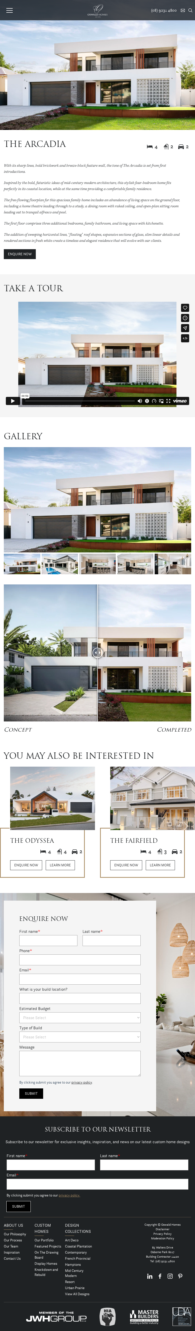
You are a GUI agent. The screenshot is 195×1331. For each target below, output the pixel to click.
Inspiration (12, 1252)
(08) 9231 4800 (165, 1261)
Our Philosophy (15, 1234)
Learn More (60, 865)
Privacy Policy (162, 1234)
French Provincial (77, 1258)
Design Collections (78, 1228)
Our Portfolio (44, 1240)
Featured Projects (48, 1246)
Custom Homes (43, 1228)
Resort (70, 1281)
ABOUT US (13, 1225)
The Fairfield (134, 841)
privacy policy (81, 1082)
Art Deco (71, 1240)
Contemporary (76, 1252)
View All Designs (77, 1294)
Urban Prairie (75, 1288)
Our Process (13, 1240)
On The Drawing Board (46, 1255)
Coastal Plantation (78, 1246)
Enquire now (20, 254)
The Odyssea (32, 841)
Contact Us (12, 1258)
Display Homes (46, 1263)
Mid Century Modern (74, 1273)
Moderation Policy (162, 1238)
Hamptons (73, 1264)
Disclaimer (162, 1229)
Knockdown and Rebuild (46, 1272)
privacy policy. (69, 1195)
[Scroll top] (188, 1326)
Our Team (11, 1246)
